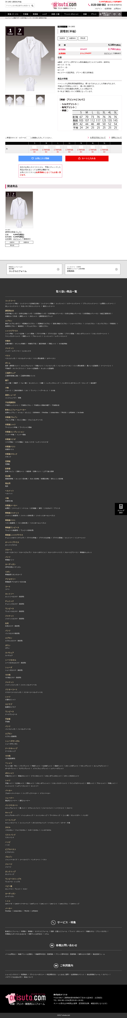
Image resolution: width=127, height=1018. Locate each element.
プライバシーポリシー (37, 974)
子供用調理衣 (10, 402)
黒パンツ (23, 808)
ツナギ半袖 (9, 442)
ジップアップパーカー (30, 793)
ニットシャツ (48, 336)
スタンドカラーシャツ (99, 333)
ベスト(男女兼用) (38, 358)
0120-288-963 (98, 4)
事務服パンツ (9, 560)
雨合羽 (7, 483)
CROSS (76, 269)
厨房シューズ (10, 395)
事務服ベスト (10, 520)
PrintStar (45, 412)
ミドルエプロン (90, 323)
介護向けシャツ (10, 699)
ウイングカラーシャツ (12, 336)
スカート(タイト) (11, 552)
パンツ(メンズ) (50, 366)
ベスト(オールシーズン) (38, 523)
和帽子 (16, 383)
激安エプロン (43, 326)
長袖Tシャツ (59, 766)
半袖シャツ (9, 783)
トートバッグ (10, 820)
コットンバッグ (25, 823)
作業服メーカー (11, 505)
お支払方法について (98, 137)
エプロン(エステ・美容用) (14, 641)
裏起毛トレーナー (11, 800)
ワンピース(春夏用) (11, 530)
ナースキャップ (11, 748)
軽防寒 (29, 471)
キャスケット (33, 383)
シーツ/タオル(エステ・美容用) (15, 663)
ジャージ (8, 864)
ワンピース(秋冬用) (27, 530)
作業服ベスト (10, 447)
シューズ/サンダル (12, 741)
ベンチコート (35, 859)
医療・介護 (55, 14)
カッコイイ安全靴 (21, 479)
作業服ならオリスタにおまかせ (15, 934)
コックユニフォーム (18, 269)
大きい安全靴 (34, 479)
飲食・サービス (13, 14)
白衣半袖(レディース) (55, 313)
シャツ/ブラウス (11, 331)
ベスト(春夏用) (10, 523)
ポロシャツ (9, 773)
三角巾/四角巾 (18, 390)
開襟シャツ (26, 336)
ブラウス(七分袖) (44, 538)
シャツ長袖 (30, 333)
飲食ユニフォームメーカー (15, 410)
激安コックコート (49, 306)
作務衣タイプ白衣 (11, 316)
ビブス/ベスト (10, 849)
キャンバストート (11, 823)
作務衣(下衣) (32, 344)
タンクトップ (10, 872)
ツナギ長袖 (19, 442)
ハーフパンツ (59, 808)
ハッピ (7, 842)
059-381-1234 (63, 1000)
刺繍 (85, 14)
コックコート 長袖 (47, 303)
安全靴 (7, 476)
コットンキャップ (41, 815)
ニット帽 (66, 815)
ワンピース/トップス (13, 879)
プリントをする (101, 931)
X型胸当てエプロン (44, 323)
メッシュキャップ (27, 815)
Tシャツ (17, 889)
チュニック (9, 601)
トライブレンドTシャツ (40, 768)
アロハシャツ (36, 336)
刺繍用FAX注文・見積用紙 (44, 954)
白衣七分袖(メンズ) (25, 313)
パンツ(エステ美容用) (12, 633)
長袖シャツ (30, 783)
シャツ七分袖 (19, 333)
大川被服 (33, 508)
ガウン (7, 645)
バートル (25, 508)
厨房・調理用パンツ (12, 366)
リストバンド (10, 835)
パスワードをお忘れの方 (13, 977)
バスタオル (9, 830)
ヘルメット (9, 491)
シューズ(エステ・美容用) (14, 670)
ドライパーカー (45, 793)
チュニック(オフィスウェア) (14, 538)
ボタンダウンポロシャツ (53, 776)
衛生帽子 (94, 383)
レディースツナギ (42, 442)
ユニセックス (26, 351)
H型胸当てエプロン (28, 323)
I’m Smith (81, 412)
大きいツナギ (29, 442)
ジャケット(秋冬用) (27, 515)
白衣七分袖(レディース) (73, 313)
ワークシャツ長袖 (26, 427)
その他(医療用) (10, 758)
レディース (16, 351)
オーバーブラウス (12, 542)
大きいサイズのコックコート (30, 306)
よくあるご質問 (63, 974)
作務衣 (7, 341)
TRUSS (63, 412)
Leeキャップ (75, 904)
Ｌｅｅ (7, 901)
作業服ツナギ (10, 439)
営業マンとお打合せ (35, 934)
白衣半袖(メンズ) (11, 313)
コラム (46, 934)
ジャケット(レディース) (28, 685)
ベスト (7, 356)
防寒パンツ (37, 471)
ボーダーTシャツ (10, 768)
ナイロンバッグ (53, 823)
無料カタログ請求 (84, 954)
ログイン (98, 9)
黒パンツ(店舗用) (92, 366)
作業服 (25, 14)
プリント (94, 14)
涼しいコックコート (12, 306)
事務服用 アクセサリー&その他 (15, 582)
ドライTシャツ (24, 766)
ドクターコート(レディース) (33, 692)
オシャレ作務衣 (20, 344)
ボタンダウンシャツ (83, 333)
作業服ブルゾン (11, 417)
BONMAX (36, 412)
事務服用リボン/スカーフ (13, 574)
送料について (116, 137)
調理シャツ (23, 316)
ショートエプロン (76, 323)
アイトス (57, 508)
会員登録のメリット (77, 974)
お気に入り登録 (42, 158)
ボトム (7, 363)
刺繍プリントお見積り (106, 14)
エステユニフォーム (41, 931)
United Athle (55, 412)
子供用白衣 (55, 405)
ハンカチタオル (46, 830)
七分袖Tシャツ (47, 766)
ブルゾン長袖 (21, 420)
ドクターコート (11, 689)
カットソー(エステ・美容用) (14, 596)
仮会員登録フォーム (93, 974)
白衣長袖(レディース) (90, 313)
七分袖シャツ (19, 783)
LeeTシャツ (34, 904)
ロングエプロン (102, 323)
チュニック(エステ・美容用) (14, 604)
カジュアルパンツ (27, 366)
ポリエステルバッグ (39, 823)
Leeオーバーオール (21, 904)
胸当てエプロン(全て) (12, 323)
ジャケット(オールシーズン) (45, 515)
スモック (8, 457)
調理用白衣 (9, 311)
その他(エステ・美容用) (13, 677)
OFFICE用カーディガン (13, 567)
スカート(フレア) (25, 552)
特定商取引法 (51, 974)
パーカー (8, 790)
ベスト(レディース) (24, 358)
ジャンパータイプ (11, 859)
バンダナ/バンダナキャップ (71, 383)
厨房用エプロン (10, 326)
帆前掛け (21, 326)
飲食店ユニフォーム (12, 931)
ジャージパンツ (47, 808)
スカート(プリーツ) (71, 552)
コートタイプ (24, 859)
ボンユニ (28, 412)
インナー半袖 (9, 435)
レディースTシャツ (57, 768)
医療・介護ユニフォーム (59, 931)
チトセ (20, 412)
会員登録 (108, 9)
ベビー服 (8, 886)
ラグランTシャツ (24, 768)
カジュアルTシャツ (100, 766)
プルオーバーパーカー (12, 793)
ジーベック (16, 508)
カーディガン (10, 564)
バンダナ (85, 815)
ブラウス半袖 (40, 333)
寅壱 (40, 508)
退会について (28, 977)
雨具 (6, 486)
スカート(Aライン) (39, 552)
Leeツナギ (8, 904)
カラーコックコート (73, 303)
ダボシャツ (33, 316)
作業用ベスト (9, 449)
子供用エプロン (26, 405)
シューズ (8, 667)
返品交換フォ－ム (99, 954)
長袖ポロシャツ (23, 776)
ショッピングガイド (12, 974)
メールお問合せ (10, 954)
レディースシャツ (61, 336)
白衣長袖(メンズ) (40, 313)
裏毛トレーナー (25, 800)
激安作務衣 (42, 344)
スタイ (25, 889)
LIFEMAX (72, 412)
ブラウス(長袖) (58, 538)
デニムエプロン (32, 326)
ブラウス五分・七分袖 (55, 333)
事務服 (35, 14)
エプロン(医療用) (11, 736)
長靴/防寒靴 (9, 479)
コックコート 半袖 (11, 303)
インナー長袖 (21, 435)
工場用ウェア (10, 373)
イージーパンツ (106, 366)
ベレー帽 (24, 383)
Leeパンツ (53, 904)
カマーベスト (51, 358)
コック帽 (8, 383)
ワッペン (34, 390)
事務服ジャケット (12, 513)
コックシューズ (10, 398)
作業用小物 (9, 501)
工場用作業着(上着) (11, 376)
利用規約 (24, 974)
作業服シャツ (10, 424)
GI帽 (41, 383)
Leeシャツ (44, 904)
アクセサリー (10, 579)
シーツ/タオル (10, 660)
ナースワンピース (11, 714)
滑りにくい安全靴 (57, 479)
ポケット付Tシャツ (71, 766)
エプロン (8, 321)
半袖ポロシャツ (10, 776)
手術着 (7, 719)
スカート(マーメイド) (55, 552)
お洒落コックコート (107, 303)
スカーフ (8, 390)
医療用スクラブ (10, 707)
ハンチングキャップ (52, 383)
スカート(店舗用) (32, 368)
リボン (7, 572)
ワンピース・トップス (12, 882)
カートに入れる (89, 158)
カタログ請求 (120, 511)
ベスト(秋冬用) (23, 523)
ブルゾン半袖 (9, 420)
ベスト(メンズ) (10, 358)
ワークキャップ (55, 815)
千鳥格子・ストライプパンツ (15, 368)
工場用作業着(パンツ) (28, 376)
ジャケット (9, 348)
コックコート (10, 301)
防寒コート (20, 471)
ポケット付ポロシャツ (71, 776)
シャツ (7, 697)
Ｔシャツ (8, 763)
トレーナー (9, 798)
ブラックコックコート (90, 303)
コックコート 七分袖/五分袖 (29, 303)
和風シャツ (52, 344)
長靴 (19, 398)
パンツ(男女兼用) (78, 366)
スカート (8, 550)
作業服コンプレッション (14, 432)
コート (7, 586)
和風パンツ (39, 366)
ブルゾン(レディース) (35, 420)
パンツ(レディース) (64, 366)
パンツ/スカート (11, 805)
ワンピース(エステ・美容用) (14, 611)
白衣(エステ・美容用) (12, 626)
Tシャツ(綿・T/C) (11, 766)
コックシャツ (60, 303)
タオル (7, 827)
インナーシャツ (80, 538)
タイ (26, 390)
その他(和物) (63, 344)
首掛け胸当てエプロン (60, 323)
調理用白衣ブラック (46, 316)
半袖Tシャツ (36, 766)
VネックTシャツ (86, 766)
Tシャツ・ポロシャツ (71, 14)
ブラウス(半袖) (31, 538)
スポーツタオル (33, 830)
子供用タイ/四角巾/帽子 (42, 405)
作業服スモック (11, 454)
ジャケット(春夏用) (11, 515)
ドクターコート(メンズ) (13, 692)
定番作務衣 (9, 344)
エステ (44, 14)
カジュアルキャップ (12, 815)
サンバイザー (75, 815)
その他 (53, 390)
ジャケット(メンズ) (11, 685)
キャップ (85, 383)
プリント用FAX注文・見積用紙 (65, 954)
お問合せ (117, 9)
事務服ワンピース (12, 527)
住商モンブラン (10, 412)
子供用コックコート (12, 405)
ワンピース (9, 609)
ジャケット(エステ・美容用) (14, 619)
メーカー (8, 908)
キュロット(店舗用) (47, 368)
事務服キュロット (86, 552)
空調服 (7, 461)
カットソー (69, 538)
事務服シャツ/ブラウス (14, 535)
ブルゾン (8, 857)
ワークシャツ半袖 (11, 427)
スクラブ (8, 704)
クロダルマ (48, 508)
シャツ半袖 (9, 333)
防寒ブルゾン (9, 471)
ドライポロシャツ (37, 776)
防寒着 (7, 469)
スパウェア (9, 653)
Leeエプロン (64, 904)
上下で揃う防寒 (48, 471)
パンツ (7, 557)
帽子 (7, 380)
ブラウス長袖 (69, 333)
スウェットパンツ (34, 808)
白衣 (7, 623)
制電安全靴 (45, 479)
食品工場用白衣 (105, 313)
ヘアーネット (43, 390)
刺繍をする (90, 931)
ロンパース (9, 889)
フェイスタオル (20, 830)
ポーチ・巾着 (65, 823)
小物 (7, 388)
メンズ (7, 351)
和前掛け (113, 323)
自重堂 (7, 508)
